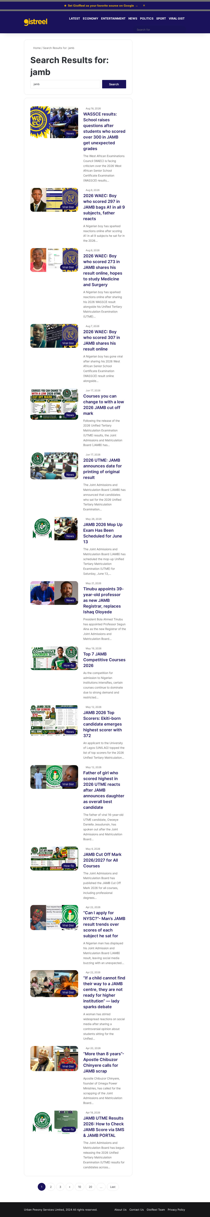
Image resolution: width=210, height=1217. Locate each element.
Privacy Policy (176, 1209)
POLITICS (146, 18)
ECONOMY (90, 18)
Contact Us (136, 1209)
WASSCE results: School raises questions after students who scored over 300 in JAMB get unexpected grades (104, 131)
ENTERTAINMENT (113, 18)
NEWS (132, 18)
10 (79, 1186)
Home (36, 48)
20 (90, 1186)
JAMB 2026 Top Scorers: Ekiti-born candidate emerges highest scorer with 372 (102, 724)
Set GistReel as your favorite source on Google (101, 5)
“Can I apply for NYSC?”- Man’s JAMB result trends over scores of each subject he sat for (104, 924)
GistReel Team (156, 1209)
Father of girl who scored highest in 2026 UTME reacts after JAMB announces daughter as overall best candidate (103, 790)
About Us (120, 1209)
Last (112, 1186)
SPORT (161, 18)
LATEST (74, 18)
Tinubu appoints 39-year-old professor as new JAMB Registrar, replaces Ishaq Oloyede (103, 600)
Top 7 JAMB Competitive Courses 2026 (104, 660)
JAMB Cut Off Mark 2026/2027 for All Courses (102, 860)
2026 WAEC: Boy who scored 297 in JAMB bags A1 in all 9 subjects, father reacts (104, 207)
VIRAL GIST (177, 18)
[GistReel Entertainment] (35, 22)
